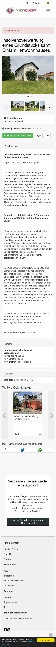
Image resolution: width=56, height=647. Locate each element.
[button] (27, 2)
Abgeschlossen (11, 602)
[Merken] (48, 135)
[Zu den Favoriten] (39, 396)
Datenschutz (10, 585)
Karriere (7, 558)
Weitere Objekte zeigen (17, 387)
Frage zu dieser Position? (18, 135)
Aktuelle (7, 597)
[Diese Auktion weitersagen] (39, 135)
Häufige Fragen (11, 549)
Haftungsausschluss (13, 580)
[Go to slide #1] (17, 106)
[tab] (28, 96)
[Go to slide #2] (32, 106)
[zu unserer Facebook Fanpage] (5, 629)
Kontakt (7, 553)
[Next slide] (49, 75)
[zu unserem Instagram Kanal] (8, 629)
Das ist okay (46, 640)
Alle (5, 607)
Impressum (9, 575)
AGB (6, 570)
